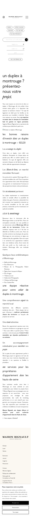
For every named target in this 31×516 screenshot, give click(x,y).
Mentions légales (7, 471)
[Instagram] (4, 17)
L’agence (5, 461)
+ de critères (15, 59)
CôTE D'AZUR (19, 27)
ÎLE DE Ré (19, 30)
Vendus (4, 451)
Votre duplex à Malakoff (10, 418)
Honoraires (5, 463)
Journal (4, 458)
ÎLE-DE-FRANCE (15, 34)
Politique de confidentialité (9, 473)
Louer (4, 448)
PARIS (9, 27)
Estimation (5, 456)
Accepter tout (15, 503)
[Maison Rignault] (15, 17)
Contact (5, 468)
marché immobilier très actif (10, 179)
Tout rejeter (15, 512)
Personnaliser (15, 507)
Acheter (5, 446)
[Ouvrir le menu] (26, 17)
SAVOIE (10, 30)
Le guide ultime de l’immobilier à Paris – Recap (8, 482)
